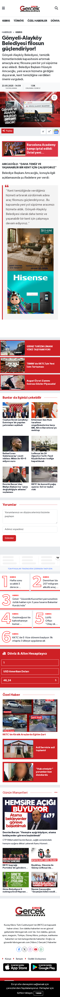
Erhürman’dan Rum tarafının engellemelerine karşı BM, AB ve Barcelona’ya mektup (44, 425)
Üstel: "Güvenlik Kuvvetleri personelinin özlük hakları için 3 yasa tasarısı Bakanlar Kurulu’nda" (35, 602)
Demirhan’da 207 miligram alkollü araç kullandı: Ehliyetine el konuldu (50, 584)
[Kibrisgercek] (29, 8)
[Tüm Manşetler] (55, 792)
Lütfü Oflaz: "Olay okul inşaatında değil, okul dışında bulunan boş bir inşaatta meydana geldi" (51, 621)
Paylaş (9, 131)
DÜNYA (55, 20)
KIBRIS (6, 20)
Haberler (7, 32)
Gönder (9, 538)
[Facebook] (19, 949)
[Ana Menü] (3, 8)
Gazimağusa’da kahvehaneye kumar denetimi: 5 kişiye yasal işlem (21, 621)
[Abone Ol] (56, 131)
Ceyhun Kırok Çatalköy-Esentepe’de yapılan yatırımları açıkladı (15, 422)
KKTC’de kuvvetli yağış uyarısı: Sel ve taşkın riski (43, 487)
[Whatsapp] (41, 949)
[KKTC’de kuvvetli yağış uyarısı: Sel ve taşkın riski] (44, 474)
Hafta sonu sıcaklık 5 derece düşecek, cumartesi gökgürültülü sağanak (17, 584)
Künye (8, 959)
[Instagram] (30, 949)
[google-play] (44, 968)
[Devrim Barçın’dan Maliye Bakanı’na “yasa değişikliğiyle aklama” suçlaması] (16, 474)
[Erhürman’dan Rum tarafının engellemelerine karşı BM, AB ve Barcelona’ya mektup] (44, 410)
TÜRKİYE (19, 20)
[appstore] (16, 968)
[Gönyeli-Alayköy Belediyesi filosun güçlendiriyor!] (30, 109)
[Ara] (56, 8)
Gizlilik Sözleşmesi (37, 959)
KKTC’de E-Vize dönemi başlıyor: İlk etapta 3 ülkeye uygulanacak (32, 639)
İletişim (19, 959)
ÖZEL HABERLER (37, 20)
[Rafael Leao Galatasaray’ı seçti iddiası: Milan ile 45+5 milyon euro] (16, 443)
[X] (24, 949)
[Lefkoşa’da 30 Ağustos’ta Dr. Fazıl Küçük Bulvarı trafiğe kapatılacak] (44, 443)
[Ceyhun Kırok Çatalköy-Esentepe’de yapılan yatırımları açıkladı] (16, 410)
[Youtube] (35, 949)
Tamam (38, 993)
